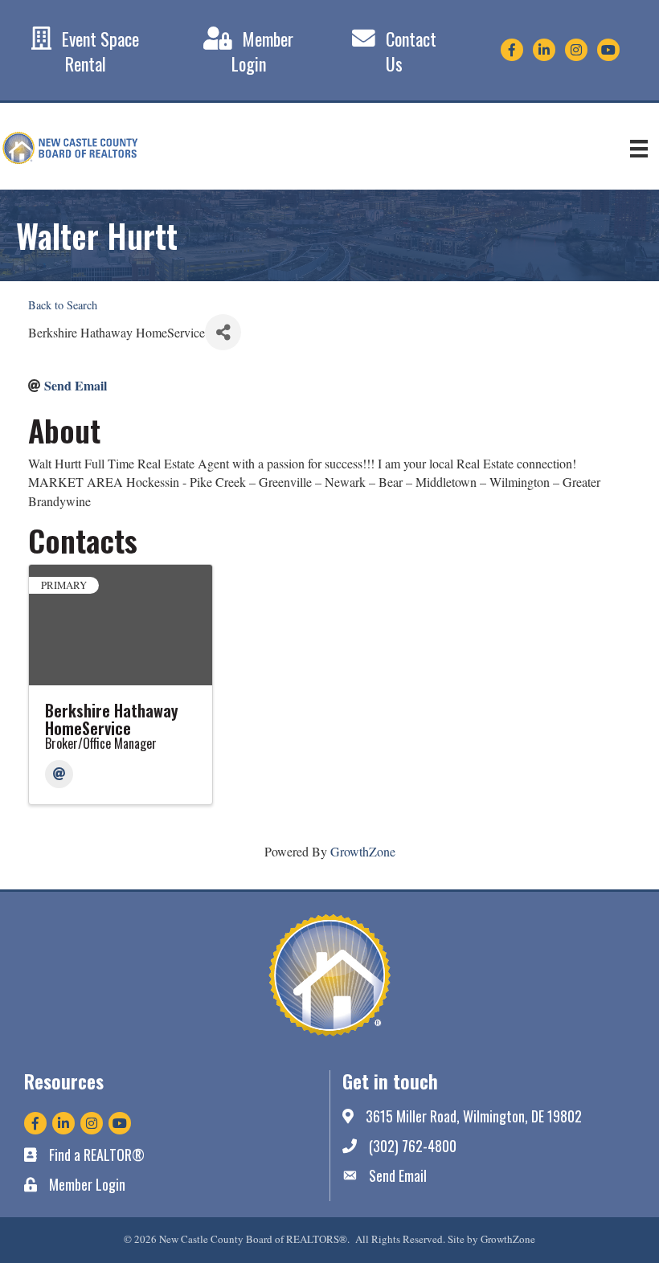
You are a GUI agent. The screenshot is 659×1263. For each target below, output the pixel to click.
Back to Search (62, 305)
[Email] (59, 774)
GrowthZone (362, 851)
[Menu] (639, 148)
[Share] (223, 332)
